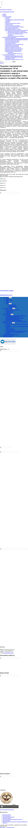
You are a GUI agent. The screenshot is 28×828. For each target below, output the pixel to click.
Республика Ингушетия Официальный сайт (12, 819)
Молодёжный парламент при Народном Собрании (16, 30)
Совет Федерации (7, 815)
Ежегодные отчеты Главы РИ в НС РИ (13, 55)
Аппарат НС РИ (8, 24)
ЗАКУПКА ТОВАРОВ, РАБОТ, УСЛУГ (14, 59)
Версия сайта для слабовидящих (10, 806)
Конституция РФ (6, 820)
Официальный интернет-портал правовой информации (15, 821)
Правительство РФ (7, 818)
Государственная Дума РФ (8, 817)
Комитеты (7, 22)
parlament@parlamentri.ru (8, 653)
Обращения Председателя (6, 295)
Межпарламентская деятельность (15, 53)
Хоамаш (4, 15)
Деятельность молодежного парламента (16, 31)
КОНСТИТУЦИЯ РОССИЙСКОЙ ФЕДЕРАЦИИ (16, 38)
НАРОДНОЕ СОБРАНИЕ (6, 9)
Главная (4, 14)
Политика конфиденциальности (7, 809)
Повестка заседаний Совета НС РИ (13, 47)
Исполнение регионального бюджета (13, 50)
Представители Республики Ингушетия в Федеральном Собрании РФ (14, 27)
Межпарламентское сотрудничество (13, 51)
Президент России (7, 814)
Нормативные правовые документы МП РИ (17, 32)
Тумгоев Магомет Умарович (6, 290)
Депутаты (7, 18)
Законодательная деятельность (9, 37)
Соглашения (10, 52)
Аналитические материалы (9, 54)
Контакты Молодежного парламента (16, 36)
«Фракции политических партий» (12, 23)
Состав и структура (7, 16)
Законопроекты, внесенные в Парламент (14, 44)
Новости (2, 62)
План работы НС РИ (9, 58)
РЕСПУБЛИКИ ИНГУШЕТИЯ (7, 11)
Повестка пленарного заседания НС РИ (14, 48)
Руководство (8, 17)
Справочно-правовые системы (12, 46)
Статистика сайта (10, 827)
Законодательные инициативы (12, 45)
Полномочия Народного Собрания (13, 29)
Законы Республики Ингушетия (12, 40)
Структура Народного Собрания (12, 25)
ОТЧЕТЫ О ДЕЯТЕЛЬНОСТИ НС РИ (14, 57)
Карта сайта (2, 827)
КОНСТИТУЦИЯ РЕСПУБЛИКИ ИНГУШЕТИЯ (16, 39)
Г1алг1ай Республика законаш (12, 41)
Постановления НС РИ (10, 43)
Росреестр (5, 822)
